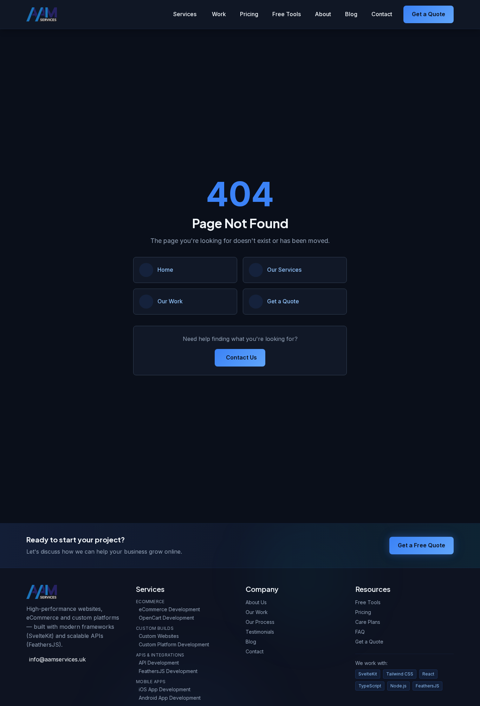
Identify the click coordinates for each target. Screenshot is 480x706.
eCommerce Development (169, 609)
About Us (256, 602)
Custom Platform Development (174, 644)
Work (219, 14)
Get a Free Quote (421, 545)
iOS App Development (164, 689)
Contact (381, 14)
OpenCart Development (166, 618)
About (323, 14)
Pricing (249, 14)
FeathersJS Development (168, 671)
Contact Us (241, 357)
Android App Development (170, 698)
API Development (159, 663)
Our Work (257, 612)
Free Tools (286, 14)
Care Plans (367, 622)
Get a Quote (428, 14)
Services (184, 14)
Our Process (260, 622)
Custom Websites (159, 636)
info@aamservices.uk (57, 659)
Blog (351, 14)
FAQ (360, 632)
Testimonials (260, 632)
